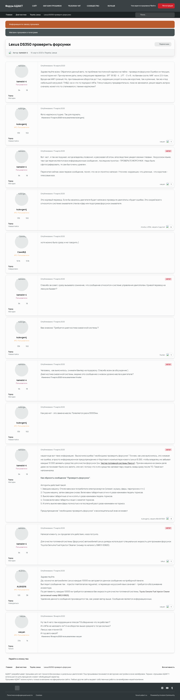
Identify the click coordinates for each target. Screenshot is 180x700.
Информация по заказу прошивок (24, 24)
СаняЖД (21, 252)
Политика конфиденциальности (20, 695)
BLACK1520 (161, 519)
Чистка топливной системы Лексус (117, 463)
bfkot (163, 561)
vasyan (162, 142)
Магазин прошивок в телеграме (23, 32)
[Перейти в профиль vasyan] (21, 621)
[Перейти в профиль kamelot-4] (10, 52)
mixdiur (143, 227)
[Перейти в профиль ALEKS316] (21, 576)
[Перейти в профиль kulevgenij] (21, 114)
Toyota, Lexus (51, 52)
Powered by (162, 695)
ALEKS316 (21, 586)
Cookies (39, 695)
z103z (149, 227)
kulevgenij (21, 124)
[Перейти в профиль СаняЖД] (21, 241)
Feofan (162, 355)
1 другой (161, 227)
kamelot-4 (23, 52)
